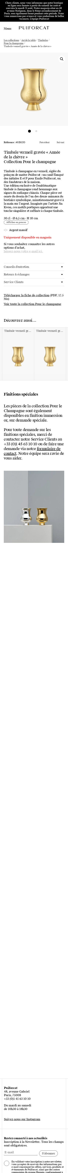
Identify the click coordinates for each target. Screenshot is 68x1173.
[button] (61, 59)
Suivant (60, 142)
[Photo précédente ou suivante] (29, 131)
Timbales (43, 40)
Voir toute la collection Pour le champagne (32, 304)
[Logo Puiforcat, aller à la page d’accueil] (34, 27)
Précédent (44, 142)
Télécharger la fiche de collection (26, 295)
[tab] (34, 267)
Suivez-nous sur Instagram (22, 1119)
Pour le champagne (13, 43)
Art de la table (28, 40)
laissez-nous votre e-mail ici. (23, 251)
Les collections (11, 40)
